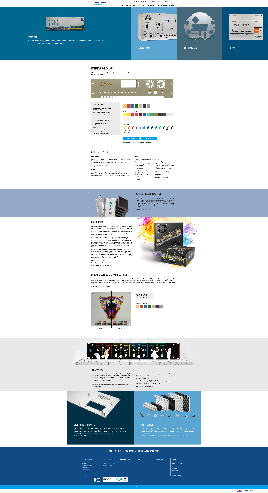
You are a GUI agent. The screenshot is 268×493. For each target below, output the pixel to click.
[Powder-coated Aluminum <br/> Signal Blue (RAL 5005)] (144, 114)
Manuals (139, 466)
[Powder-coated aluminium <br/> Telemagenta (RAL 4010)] (132, 114)
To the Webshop (158, 462)
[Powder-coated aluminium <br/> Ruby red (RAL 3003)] (140, 114)
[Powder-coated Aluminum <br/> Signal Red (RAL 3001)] (136, 114)
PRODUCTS (120, 5)
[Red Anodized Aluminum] (129, 106)
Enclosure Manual (183, 435)
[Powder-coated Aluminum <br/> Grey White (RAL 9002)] (125, 119)
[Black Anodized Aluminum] (144, 106)
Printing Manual (106, 263)
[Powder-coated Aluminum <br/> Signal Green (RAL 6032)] (152, 114)
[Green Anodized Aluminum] (136, 106)
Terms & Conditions (146, 491)
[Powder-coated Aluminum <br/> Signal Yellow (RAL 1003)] (129, 114)
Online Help (165, 177)
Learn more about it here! (143, 209)
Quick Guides (140, 468)
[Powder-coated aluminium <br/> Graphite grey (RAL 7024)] (164, 114)
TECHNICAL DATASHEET (131, 138)
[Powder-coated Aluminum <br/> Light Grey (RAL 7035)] (172, 114)
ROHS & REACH (149, 138)
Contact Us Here (104, 265)
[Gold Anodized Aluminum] (125, 106)
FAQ (138, 462)
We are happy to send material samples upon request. (137, 142)
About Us (167, 1)
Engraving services (160, 383)
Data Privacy (154, 491)
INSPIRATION (141, 5)
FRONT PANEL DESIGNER (131, 5)
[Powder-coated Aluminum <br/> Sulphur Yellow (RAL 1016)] (125, 114)
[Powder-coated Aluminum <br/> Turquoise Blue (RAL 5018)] (148, 114)
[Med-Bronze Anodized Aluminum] (140, 106)
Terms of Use (138, 491)
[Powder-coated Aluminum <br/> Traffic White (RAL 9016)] (129, 119)
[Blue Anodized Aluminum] (132, 106)
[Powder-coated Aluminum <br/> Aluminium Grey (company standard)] (168, 114)
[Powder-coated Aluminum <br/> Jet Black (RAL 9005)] (160, 114)
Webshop (160, 1)
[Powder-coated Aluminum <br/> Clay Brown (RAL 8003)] (156, 114)
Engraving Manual (166, 381)
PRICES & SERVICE (151, 5)
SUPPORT (160, 5)
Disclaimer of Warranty (129, 491)
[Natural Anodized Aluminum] (148, 106)
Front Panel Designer (61, 43)
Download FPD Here (107, 465)
